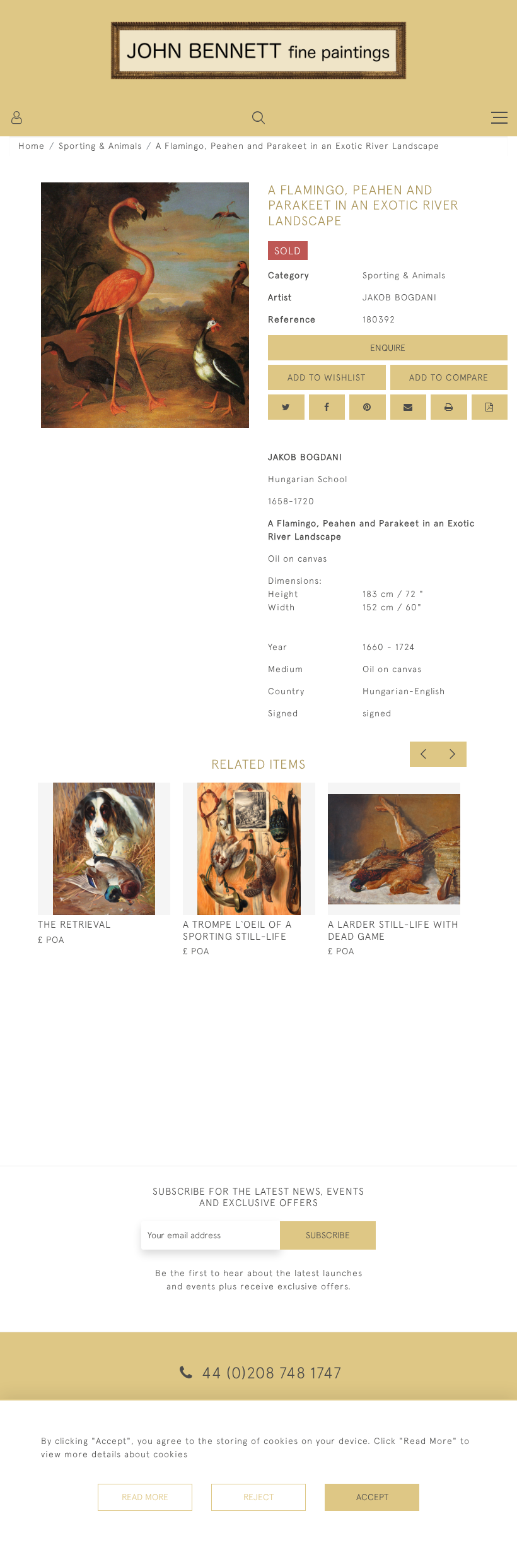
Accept (372, 1497)
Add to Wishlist (327, 377)
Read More (145, 1497)
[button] (258, 117)
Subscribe (328, 1235)
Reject (258, 1497)
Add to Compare (449, 377)
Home (31, 146)
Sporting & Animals (100, 146)
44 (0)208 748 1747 (269, 1372)
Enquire (387, 348)
